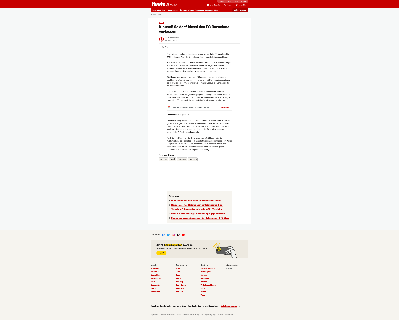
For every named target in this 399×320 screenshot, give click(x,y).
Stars (178, 268)
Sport (164, 10)
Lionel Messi (193, 159)
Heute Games (181, 285)
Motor (203, 288)
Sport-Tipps (163, 159)
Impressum (154, 315)
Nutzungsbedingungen (208, 315)
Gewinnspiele (206, 272)
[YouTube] (183, 235)
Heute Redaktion (173, 38)
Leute (178, 272)
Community (199, 10)
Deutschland (155, 275)
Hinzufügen (225, 107)
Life (180, 10)
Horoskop (179, 282)
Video (236, 10)
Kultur (178, 275)
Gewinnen (209, 10)
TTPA (179, 315)
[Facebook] (163, 235)
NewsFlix (228, 268)
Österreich (156, 10)
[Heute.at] (158, 4)
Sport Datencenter (208, 268)
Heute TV (179, 292)
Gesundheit (205, 278)
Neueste (243, 10)
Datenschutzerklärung (191, 315)
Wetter (153, 288)
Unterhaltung (188, 10)
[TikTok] (178, 235)
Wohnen (204, 282)
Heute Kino (180, 288)
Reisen (203, 292)
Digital (178, 278)
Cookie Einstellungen (225, 315)
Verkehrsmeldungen (208, 285)
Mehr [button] (216, 10)
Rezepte (204, 275)
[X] (168, 235)
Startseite (153, 14)
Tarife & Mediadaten (168, 315)
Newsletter (155, 292)
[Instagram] (173, 235)
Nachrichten (156, 278)
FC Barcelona (182, 159)
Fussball (172, 159)
